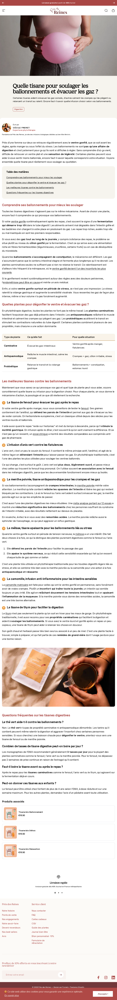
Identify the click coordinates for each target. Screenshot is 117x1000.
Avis (4, 936)
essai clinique (40, 434)
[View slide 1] (55, 893)
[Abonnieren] (61, 975)
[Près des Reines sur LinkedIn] (113, 977)
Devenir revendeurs (11, 927)
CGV (34, 923)
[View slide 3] (62, 893)
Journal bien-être (40, 932)
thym (8, 613)
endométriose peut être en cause (21, 282)
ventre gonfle (18, 221)
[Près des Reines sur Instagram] (106, 977)
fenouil (85, 408)
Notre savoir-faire (10, 923)
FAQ (34, 915)
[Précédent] (3, 3)
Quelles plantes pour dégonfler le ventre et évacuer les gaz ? (36, 182)
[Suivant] (114, 3)
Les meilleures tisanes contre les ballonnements (30, 187)
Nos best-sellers (9, 932)
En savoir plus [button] (12, 995)
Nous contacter (39, 910)
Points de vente (9, 915)
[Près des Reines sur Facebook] (98, 977)
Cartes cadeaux (39, 919)
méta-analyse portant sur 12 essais (92, 503)
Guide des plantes (40, 927)
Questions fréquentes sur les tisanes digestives (30, 192)
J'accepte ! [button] (103, 994)
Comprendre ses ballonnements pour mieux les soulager (34, 177)
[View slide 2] (58, 893)
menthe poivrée (86, 485)
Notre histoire (8, 910)
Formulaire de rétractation (38, 941)
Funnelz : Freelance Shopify (73, 987)
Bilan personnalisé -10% (43, 936)
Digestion (18, 109)
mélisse (79, 534)
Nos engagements (10, 919)
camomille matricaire (16, 584)
